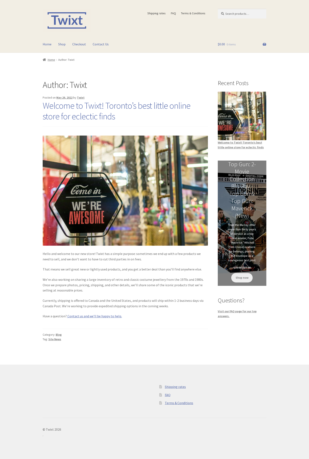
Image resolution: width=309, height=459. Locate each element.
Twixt (81, 97)
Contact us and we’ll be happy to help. (94, 316)
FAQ (173, 13)
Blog (59, 334)
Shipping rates (156, 13)
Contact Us (101, 44)
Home (47, 44)
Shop (62, 44)
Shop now (242, 278)
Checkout (79, 44)
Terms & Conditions (193, 13)
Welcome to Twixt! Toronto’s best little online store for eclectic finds (116, 111)
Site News (54, 339)
